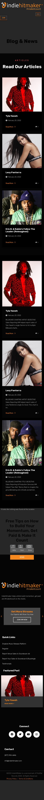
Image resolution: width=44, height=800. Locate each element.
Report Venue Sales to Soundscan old (16, 654)
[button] (1, 616)
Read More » (9, 703)
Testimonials (6, 664)
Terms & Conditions (26, 779)
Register (5, 649)
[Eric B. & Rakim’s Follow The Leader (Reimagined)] (22, 207)
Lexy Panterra (13, 172)
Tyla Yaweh (12, 116)
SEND (22, 557)
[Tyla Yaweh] (22, 94)
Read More (9, 127)
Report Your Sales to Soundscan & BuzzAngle (19, 659)
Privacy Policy (12, 779)
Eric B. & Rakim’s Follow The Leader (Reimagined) (20, 230)
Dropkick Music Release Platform (14, 644)
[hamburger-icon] (38, 14)
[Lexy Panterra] (22, 151)
